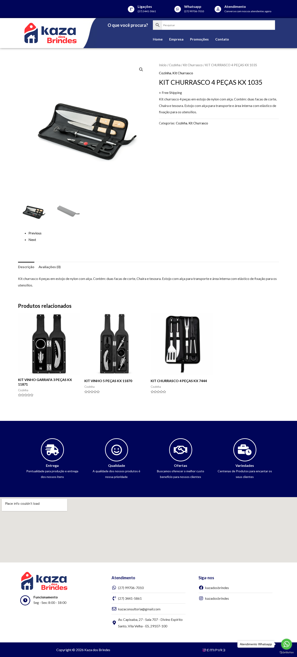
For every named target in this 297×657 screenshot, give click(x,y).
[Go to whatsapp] (286, 644)
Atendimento (235, 6)
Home (158, 39)
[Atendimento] (218, 9)
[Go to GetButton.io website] (287, 652)
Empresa (176, 39)
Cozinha (174, 65)
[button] (141, 69)
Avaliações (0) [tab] (49, 267)
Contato (222, 39)
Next (32, 239)
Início (163, 65)
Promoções (199, 39)
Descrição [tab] (26, 267)
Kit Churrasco (193, 65)
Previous (35, 233)
